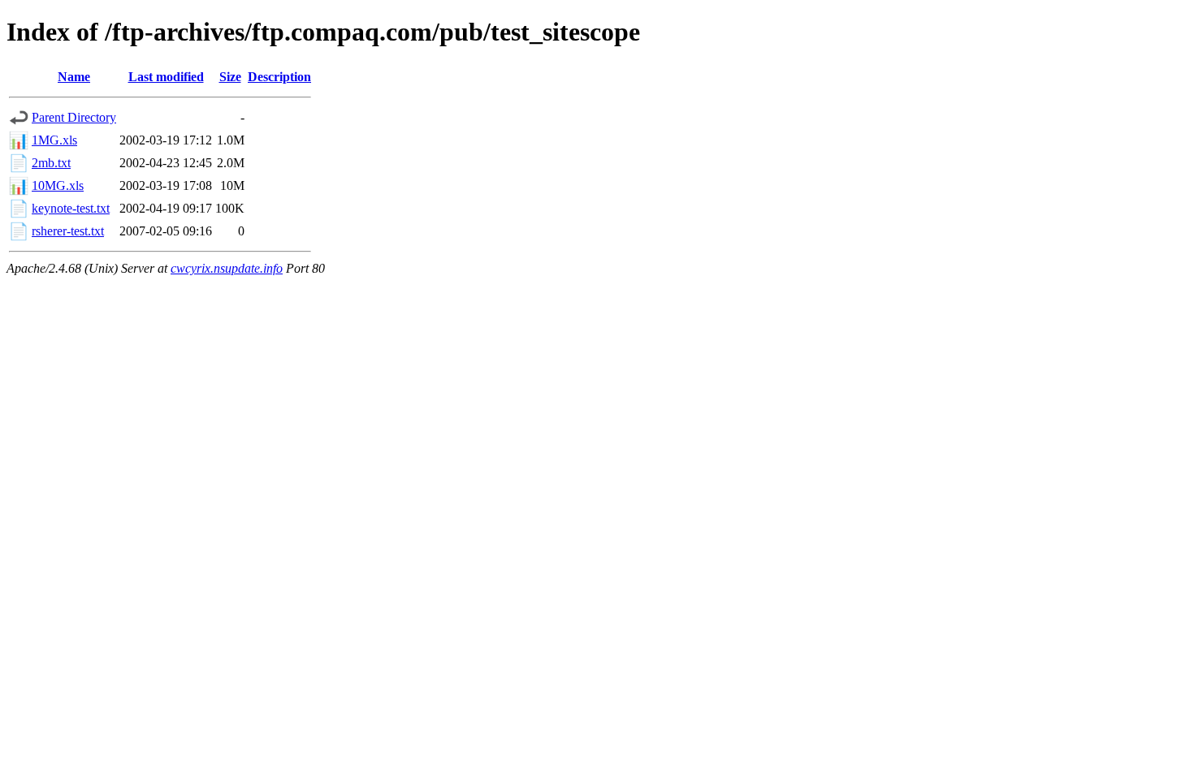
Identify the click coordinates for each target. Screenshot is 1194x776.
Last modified (166, 77)
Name (74, 77)
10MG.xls (58, 185)
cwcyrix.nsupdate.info (227, 268)
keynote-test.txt (71, 208)
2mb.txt (51, 163)
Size (230, 77)
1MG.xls (54, 140)
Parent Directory (74, 117)
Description (279, 77)
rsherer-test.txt (68, 231)
